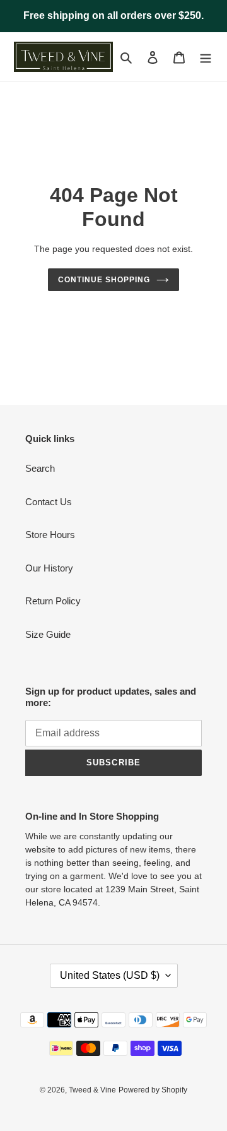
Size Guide (48, 634)
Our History (49, 568)
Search (40, 468)
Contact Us (48, 501)
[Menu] (205, 57)
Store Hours (50, 534)
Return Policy (53, 600)
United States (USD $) (110, 975)
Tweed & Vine (92, 1090)
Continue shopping (104, 279)
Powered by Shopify (153, 1090)
